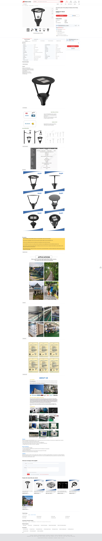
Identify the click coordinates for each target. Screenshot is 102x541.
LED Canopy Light (39, 517)
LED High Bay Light (53, 517)
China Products (35, 535)
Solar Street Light (24, 516)
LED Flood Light (24, 517)
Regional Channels (60, 535)
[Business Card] (78, 42)
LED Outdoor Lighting (31, 5)
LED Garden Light (36, 5)
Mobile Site (68, 535)
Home (23, 5)
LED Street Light (53, 516)
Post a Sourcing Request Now (44, 474)
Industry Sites (56, 535)
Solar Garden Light (39, 516)
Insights (71, 535)
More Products (67, 517)
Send (28, 474)
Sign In (57, 35)
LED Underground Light (36, 525)
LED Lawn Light (30, 525)
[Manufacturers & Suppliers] (26, 1)
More (23, 532)
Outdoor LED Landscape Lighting (62, 525)
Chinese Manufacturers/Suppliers (41, 535)
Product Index (64, 535)
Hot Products (31, 535)
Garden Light (24, 525)
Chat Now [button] (74, 15)
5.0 (69, 40)
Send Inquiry (61, 15)
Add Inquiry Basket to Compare (38, 33)
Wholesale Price (52, 535)
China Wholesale (48, 535)
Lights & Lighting (26, 5)
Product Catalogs (33, 514)
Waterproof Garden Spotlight (52, 525)
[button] (62, 41)
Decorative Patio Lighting (44, 525)
